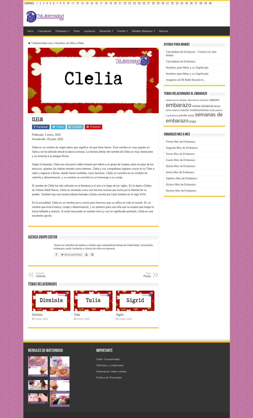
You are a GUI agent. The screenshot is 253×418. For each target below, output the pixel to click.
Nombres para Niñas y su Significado (187, 73)
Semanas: (29, 3)
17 (101, 3)
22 (125, 3)
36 (191, 3)
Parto (77, 31)
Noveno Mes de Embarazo (181, 190)
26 (144, 3)
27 (148, 3)
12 (77, 3)
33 (177, 3)
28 (153, 3)
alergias (183, 100)
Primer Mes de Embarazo (180, 141)
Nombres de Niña (65, 43)
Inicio (30, 31)
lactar (217, 106)
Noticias (163, 31)
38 (200, 3)
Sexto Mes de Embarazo (180, 172)
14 (87, 3)
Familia (121, 31)
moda (212, 110)
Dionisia (37, 314)
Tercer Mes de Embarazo (180, 153)
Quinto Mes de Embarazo (180, 166)
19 (110, 3)
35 (186, 3)
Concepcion (44, 31)
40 (210, 3)
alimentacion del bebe (198, 100)
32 (172, 3)
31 (167, 3)
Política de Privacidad (108, 377)
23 (129, 3)
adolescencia (172, 100)
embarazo (178, 105)
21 (120, 3)
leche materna (172, 110)
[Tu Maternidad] (45, 16)
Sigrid (119, 314)
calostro (214, 99)
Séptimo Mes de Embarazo (181, 178)
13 (82, 3)
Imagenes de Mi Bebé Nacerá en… (186, 79)
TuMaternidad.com (41, 43)
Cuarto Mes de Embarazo (180, 160)
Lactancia (89, 31)
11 (72, 3)
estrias (196, 106)
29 (158, 3)
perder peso (186, 115)
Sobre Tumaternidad (107, 359)
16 (96, 3)
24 (134, 3)
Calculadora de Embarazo (180, 61)
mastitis (184, 110)
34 (181, 3)
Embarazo (61, 31)
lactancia (207, 106)
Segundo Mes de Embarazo (182, 147)
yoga (192, 121)
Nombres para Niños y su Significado (187, 67)
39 (205, 3)
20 (115, 3)
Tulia (77, 314)
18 (106, 3)
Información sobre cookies (111, 371)
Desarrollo (105, 31)
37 (196, 3)
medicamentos (199, 110)
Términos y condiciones (110, 365)
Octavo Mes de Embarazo (181, 184)
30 (162, 3)
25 (139, 3)
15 (91, 3)
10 (68, 3)
